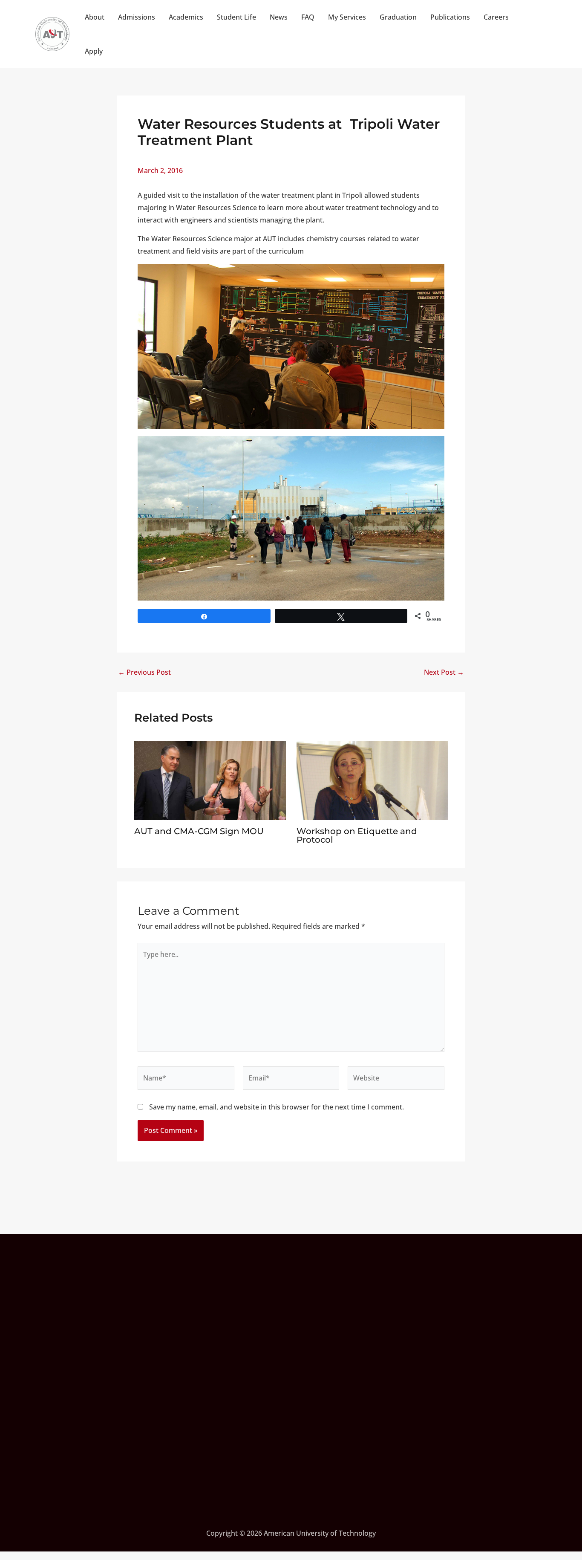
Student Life (236, 17)
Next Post (444, 672)
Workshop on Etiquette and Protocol (357, 835)
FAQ (307, 17)
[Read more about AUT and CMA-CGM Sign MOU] (210, 779)
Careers (496, 17)
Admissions (136, 17)
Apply (94, 51)
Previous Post (144, 672)
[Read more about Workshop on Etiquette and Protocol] (372, 779)
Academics (186, 17)
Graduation (398, 17)
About (94, 17)
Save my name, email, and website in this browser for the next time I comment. (276, 1107)
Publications (450, 17)
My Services (347, 17)
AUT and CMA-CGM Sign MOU (199, 831)
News (279, 17)
